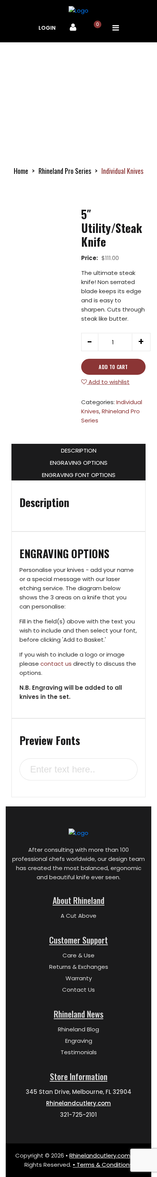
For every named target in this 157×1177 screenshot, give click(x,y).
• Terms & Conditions (103, 1165)
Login (47, 28)
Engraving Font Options (78, 475)
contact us (56, 664)
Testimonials (79, 1052)
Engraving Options (78, 463)
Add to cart (113, 367)
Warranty (79, 978)
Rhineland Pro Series (64, 171)
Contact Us (78, 990)
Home (21, 171)
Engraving (78, 1041)
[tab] (78, 450)
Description (78, 450)
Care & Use (78, 955)
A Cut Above (78, 916)
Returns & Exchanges (78, 967)
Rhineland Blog (78, 1029)
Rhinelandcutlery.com (78, 1103)
